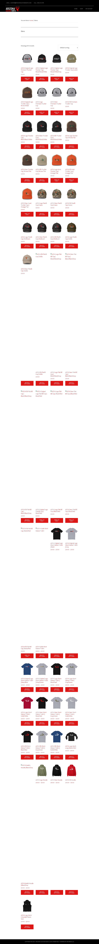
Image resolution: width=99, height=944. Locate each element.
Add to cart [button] (27, 79)
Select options (42, 79)
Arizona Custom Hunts (19, 9)
